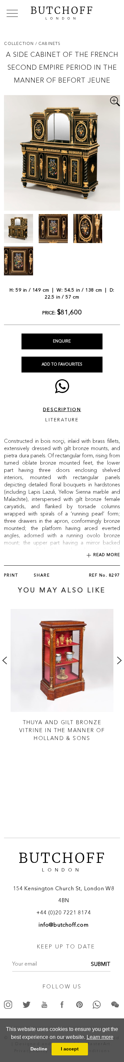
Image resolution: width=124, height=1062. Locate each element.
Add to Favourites (62, 365)
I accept (70, 1048)
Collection (19, 43)
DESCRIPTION (62, 409)
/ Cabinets (48, 43)
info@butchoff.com (64, 925)
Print (11, 576)
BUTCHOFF (62, 12)
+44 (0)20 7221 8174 (63, 913)
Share (42, 576)
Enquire (62, 341)
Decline (38, 1048)
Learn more (100, 1037)
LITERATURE (62, 420)
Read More (106, 555)
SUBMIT (100, 964)
